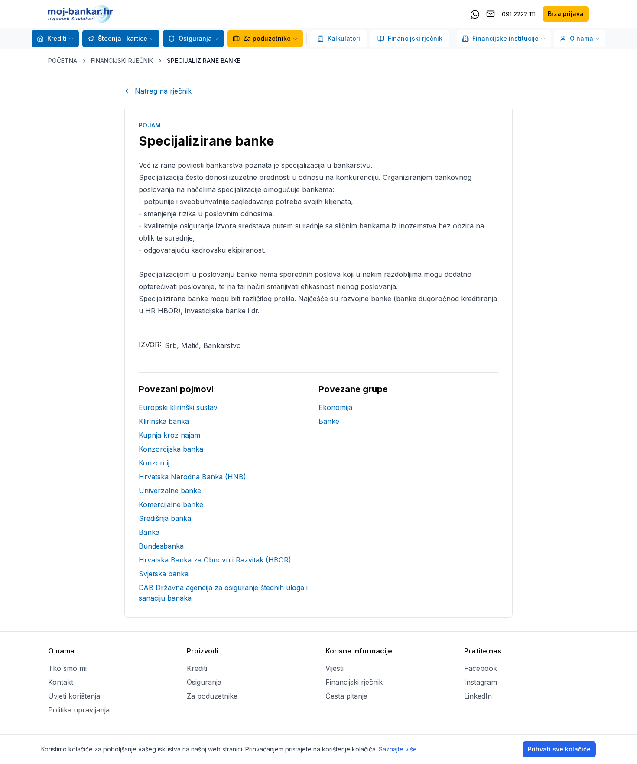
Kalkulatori (344, 38)
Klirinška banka (164, 421)
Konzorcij (154, 462)
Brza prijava (566, 13)
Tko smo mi (67, 668)
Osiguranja (195, 38)
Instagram (480, 682)
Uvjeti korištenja (74, 696)
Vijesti (334, 668)
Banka (149, 532)
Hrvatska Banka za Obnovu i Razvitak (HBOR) (215, 560)
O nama (581, 38)
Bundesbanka (161, 546)
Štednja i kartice (122, 38)
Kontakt (60, 682)
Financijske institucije (505, 38)
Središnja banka (165, 518)
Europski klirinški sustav (178, 407)
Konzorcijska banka (171, 449)
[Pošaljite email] (490, 14)
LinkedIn (478, 696)
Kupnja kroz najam (169, 435)
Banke (328, 421)
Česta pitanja (346, 696)
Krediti (57, 38)
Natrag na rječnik (163, 91)
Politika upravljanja (79, 709)
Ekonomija (335, 407)
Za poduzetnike (267, 38)
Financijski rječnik (415, 38)
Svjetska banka (163, 573)
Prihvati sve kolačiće (559, 749)
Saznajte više (398, 749)
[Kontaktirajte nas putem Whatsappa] (475, 14)
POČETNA (62, 60)
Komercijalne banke (171, 504)
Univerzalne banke (170, 490)
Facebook (480, 668)
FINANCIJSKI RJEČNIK (122, 60)
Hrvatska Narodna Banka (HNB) (192, 476)
